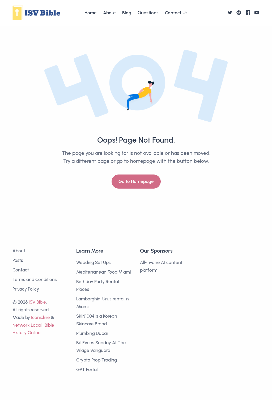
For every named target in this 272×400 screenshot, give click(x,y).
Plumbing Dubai (92, 333)
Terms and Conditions (34, 279)
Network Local (26, 325)
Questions (148, 12)
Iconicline (40, 317)
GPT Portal (86, 369)
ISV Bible (37, 302)
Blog (126, 12)
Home (90, 12)
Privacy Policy (25, 289)
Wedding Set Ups (93, 262)
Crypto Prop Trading (96, 360)
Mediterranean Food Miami (103, 272)
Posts (17, 260)
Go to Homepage (136, 181)
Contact (20, 270)
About (109, 12)
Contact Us (176, 12)
